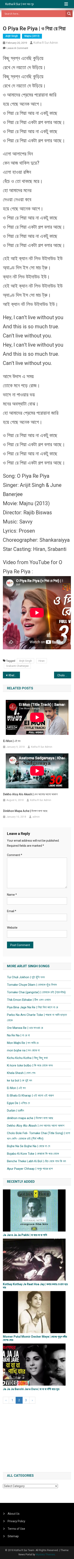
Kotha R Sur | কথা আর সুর (19, 4)
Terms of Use (16, 1528)
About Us (14, 1513)
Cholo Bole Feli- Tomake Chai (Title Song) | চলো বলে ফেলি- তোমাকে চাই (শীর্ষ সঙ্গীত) (64, 675)
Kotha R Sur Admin (46, 42)
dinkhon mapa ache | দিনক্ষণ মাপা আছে (25, 811)
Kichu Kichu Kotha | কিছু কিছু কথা (27, 1058)
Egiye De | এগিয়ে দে (18, 1103)
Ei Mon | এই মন (11, 741)
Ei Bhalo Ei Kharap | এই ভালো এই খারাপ (30, 1095)
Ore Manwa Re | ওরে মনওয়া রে (25, 1028)
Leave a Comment (17, 48)
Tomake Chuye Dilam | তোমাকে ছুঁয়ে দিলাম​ (32, 985)
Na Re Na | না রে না (18, 1035)
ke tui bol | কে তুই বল (19, 1080)
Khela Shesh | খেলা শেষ (14, 675)
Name (12, 894)
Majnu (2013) (31, 36)
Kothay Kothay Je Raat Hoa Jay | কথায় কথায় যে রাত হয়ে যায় (35, 1286)
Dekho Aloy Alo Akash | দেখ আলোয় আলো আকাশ (30, 794)
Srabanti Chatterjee (17, 665)
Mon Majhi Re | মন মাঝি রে (22, 1043)
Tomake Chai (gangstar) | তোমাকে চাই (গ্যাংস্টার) (36, 992)
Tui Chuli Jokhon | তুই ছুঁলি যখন (26, 977)
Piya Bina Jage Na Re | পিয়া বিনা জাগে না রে (32, 1007)
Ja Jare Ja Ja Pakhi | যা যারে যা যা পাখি (25, 1235)
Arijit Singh (11, 36)
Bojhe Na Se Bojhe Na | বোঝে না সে (28, 1146)
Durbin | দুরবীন (15, 1110)
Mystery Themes (45, 1554)
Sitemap (13, 1536)
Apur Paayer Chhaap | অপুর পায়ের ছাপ (30, 1169)
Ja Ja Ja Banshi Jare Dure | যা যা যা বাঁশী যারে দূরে (31, 1389)
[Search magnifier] (69, 13)
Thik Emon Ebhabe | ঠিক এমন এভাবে (29, 1000)
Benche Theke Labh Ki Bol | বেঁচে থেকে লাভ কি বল (36, 1161)
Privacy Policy (16, 1521)
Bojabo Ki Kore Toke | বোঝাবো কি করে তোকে (33, 1153)
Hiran (41, 660)
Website (12, 927)
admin (36, 816)
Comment (14, 855)
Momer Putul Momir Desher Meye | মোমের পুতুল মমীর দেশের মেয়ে (35, 1338)
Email (11, 911)
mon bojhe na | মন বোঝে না (23, 1050)
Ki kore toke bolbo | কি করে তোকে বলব (30, 1065)
